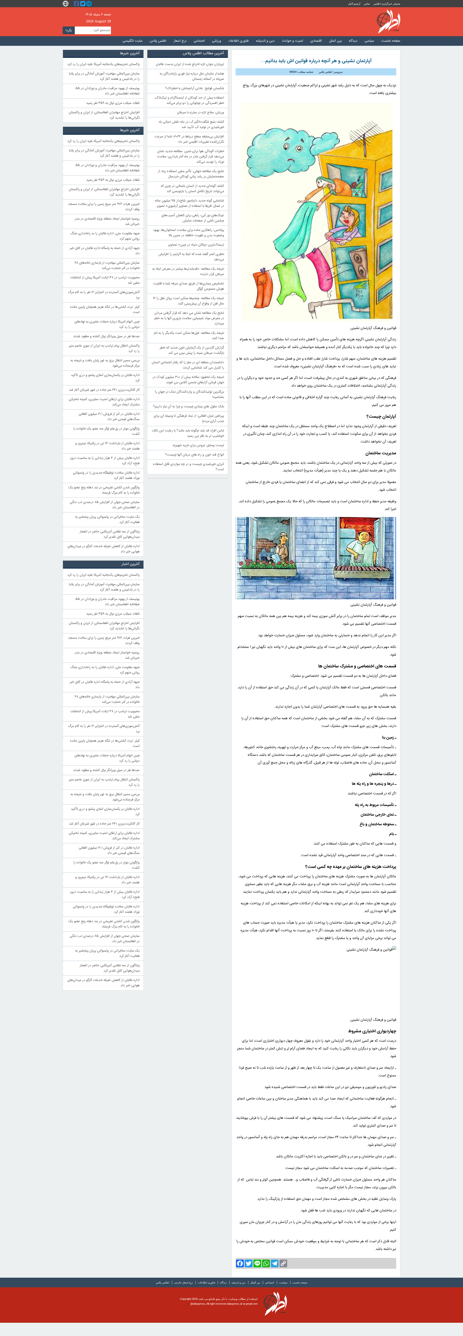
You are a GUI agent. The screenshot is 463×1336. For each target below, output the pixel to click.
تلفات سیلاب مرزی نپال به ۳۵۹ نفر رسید (113, 103)
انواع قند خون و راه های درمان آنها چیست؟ (194, 455)
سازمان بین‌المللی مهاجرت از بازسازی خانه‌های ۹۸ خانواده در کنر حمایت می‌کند (107, 265)
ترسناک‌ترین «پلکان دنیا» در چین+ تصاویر (196, 245)
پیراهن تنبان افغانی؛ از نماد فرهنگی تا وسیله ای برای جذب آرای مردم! (189, 418)
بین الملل (335, 41)
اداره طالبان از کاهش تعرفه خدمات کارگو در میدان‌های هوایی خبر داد (104, 549)
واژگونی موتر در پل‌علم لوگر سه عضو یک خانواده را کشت (106, 431)
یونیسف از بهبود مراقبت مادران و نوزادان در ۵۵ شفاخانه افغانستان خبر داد (107, 91)
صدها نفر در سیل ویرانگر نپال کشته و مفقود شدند (106, 336)
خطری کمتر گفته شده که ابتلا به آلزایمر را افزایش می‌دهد (191, 256)
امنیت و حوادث (292, 41)
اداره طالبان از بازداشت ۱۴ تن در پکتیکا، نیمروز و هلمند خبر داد (107, 446)
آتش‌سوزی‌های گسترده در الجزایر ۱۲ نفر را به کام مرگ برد (104, 295)
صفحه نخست (390, 41)
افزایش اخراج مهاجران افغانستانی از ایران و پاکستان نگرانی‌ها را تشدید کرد (104, 115)
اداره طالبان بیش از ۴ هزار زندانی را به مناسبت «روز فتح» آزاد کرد (105, 460)
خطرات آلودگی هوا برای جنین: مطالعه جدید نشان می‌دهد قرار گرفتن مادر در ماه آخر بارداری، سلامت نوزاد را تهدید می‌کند (190, 156)
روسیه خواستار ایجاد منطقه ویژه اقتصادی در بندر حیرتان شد (107, 221)
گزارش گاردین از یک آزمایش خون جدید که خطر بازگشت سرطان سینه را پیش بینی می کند (192, 350)
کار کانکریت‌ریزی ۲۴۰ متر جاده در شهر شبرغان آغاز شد (104, 390)
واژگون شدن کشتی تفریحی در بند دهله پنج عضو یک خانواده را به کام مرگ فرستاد (104, 490)
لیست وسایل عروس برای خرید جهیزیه (198, 445)
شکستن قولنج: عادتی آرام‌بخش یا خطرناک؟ (194, 88)
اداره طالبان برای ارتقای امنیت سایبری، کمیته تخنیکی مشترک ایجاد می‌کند (104, 402)
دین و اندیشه (265, 41)
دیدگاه (353, 41)
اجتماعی (199, 41)
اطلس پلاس (158, 41)
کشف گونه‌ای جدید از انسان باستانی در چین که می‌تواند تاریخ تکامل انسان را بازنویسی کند (192, 188)
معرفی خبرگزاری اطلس (387, 3)
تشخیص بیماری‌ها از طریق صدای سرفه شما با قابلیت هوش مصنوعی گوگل (188, 286)
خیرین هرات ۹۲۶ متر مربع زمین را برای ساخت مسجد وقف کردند (104, 206)
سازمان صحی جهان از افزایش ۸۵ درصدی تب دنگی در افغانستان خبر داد (105, 504)
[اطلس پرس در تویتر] (83, 4)
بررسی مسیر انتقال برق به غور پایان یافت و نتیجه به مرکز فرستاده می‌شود (105, 363)
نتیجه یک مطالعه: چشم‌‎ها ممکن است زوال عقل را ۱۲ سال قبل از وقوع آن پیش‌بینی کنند (188, 301)
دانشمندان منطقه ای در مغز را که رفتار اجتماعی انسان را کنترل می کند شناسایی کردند (188, 365)
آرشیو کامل (354, 3)
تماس (367, 3)
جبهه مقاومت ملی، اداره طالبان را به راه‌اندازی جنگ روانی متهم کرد (105, 236)
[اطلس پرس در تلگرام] (90, 4)
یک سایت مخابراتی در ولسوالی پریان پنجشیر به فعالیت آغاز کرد (107, 519)
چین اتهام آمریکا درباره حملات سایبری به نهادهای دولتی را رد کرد (107, 324)
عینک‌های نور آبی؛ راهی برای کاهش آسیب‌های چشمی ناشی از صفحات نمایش (192, 218)
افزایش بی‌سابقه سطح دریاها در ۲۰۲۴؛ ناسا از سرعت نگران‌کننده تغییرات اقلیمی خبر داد (189, 139)
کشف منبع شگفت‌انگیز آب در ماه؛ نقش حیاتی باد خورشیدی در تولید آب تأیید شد (191, 124)
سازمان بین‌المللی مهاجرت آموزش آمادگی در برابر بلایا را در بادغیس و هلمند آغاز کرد (104, 76)
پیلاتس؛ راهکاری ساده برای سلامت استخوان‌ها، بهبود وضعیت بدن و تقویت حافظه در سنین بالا (188, 232)
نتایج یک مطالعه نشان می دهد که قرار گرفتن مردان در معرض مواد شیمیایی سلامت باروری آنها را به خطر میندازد (189, 318)
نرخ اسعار (180, 41)
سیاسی (369, 41)
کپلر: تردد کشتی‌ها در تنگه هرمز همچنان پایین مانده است (105, 309)
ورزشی (216, 41)
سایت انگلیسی (133, 41)
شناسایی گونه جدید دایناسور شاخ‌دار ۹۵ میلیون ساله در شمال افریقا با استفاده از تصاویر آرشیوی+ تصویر (189, 203)
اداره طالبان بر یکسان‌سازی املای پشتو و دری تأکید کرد (105, 377)
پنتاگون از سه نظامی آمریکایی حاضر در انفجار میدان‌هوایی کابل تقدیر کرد (110, 534)
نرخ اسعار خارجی (183, 1282)
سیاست (283, 1282)
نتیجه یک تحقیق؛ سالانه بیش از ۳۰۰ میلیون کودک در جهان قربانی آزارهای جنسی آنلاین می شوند (188, 379)
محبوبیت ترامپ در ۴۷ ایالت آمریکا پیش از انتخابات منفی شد (105, 280)
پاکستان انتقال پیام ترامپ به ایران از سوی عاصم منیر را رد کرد (104, 348)
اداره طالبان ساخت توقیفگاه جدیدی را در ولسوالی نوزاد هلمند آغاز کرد (106, 475)
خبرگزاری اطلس (388, 22)
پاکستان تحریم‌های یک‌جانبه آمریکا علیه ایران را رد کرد (103, 64)
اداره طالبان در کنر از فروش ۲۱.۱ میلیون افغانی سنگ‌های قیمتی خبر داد (109, 416)
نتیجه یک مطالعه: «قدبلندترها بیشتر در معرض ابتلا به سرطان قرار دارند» (188, 271)
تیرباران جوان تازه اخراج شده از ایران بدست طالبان (190, 64)
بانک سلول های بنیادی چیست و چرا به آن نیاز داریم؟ (188, 407)
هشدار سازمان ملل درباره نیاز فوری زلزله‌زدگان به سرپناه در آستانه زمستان (192, 76)
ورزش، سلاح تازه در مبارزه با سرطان (200, 112)
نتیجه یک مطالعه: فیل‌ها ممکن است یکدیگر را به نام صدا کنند (189, 335)
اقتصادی (316, 41)
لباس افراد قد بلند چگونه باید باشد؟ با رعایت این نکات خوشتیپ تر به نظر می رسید (188, 433)
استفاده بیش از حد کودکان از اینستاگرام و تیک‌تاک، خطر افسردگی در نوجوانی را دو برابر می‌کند (189, 100)
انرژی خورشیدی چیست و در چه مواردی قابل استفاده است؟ (188, 466)
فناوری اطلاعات (238, 41)
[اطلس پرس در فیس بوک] (77, 4)
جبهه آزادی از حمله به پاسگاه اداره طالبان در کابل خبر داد (105, 250)
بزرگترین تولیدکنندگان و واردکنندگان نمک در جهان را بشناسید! (189, 394)
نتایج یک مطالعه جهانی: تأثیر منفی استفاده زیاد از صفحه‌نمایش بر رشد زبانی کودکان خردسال (191, 174)
